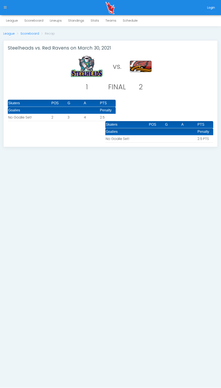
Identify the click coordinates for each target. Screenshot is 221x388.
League (9, 33)
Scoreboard (30, 33)
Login (211, 7)
